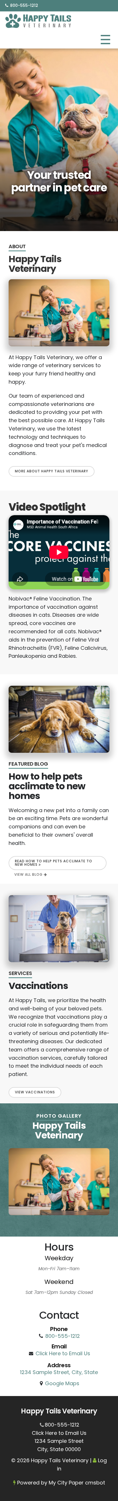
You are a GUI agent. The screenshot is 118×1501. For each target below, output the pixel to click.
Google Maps (62, 1383)
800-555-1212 (24, 5)
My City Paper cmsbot (77, 1482)
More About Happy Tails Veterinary (51, 471)
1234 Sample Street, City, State (59, 1372)
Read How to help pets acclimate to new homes (53, 863)
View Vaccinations (35, 1092)
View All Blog (29, 874)
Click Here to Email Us (63, 1353)
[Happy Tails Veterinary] (38, 20)
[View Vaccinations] (59, 928)
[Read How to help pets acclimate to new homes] (59, 719)
